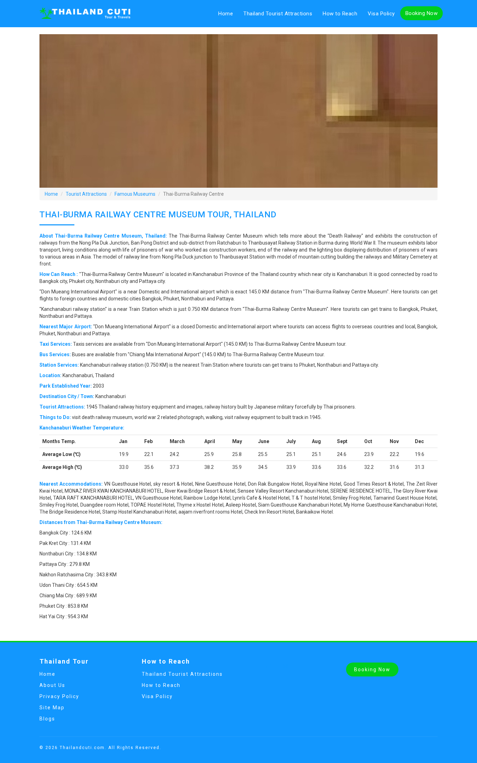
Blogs (47, 718)
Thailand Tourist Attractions (277, 13)
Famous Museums (135, 194)
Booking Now (421, 13)
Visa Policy (381, 13)
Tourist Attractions (86, 194)
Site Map (52, 707)
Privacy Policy (59, 696)
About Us (52, 685)
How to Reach (340, 13)
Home (225, 13)
